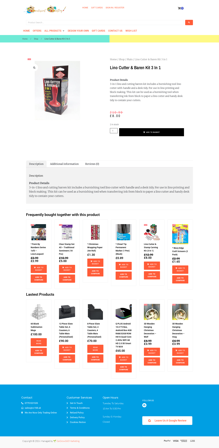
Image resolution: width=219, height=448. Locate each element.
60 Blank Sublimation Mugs (36, 327)
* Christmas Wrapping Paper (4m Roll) (94, 247)
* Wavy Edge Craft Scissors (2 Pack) (180, 251)
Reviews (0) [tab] (92, 164)
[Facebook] (144, 405)
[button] (54, 31)
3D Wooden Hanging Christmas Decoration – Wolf (150, 330)
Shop (36, 39)
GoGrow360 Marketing (68, 441)
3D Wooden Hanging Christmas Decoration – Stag (178, 330)
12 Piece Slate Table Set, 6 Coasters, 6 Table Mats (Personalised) (66, 330)
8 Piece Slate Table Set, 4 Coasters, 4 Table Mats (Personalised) (94, 330)
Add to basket (153, 132)
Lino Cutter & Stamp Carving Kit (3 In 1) (151, 247)
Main (130, 59)
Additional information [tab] (64, 164)
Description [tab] (36, 164)
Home (25, 39)
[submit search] (189, 22)
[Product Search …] (105, 22)
